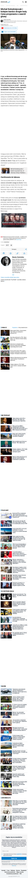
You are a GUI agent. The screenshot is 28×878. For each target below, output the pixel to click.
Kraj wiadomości (23, 327)
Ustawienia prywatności (12, 873)
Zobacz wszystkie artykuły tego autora (10, 277)
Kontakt (4, 870)
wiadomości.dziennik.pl (10, 5)
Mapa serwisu (20, 872)
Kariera (18, 870)
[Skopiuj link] (17, 253)
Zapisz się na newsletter (10, 31)
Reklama (13, 870)
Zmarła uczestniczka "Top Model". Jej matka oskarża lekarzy (13, 280)
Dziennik (2, 5)
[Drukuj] (11, 253)
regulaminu (19, 854)
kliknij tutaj (14, 865)
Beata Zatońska (15, 21)
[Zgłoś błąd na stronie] (24, 253)
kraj (17, 5)
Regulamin (23, 870)
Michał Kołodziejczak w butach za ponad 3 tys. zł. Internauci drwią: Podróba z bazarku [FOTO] (18, 171)
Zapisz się (14, 858)
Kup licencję (18, 239)
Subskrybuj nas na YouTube (10, 28)
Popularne (14, 327)
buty (7, 245)
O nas (8, 870)
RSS (21, 873)
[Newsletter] (4, 253)
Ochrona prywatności (9, 872)
